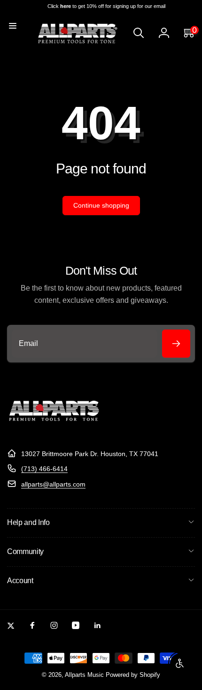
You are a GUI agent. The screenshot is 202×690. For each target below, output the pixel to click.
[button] (12, 25)
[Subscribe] (176, 344)
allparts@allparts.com (53, 484)
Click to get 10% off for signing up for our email (105, 6)
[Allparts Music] (54, 431)
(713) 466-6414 (44, 468)
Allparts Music (84, 675)
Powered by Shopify (133, 675)
